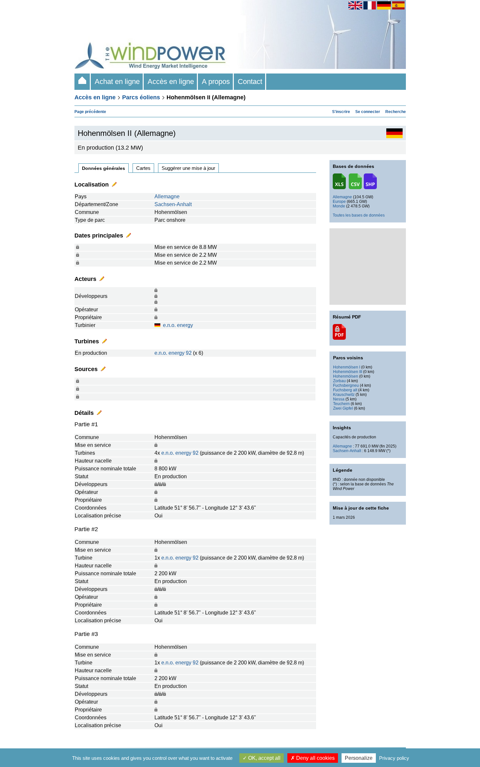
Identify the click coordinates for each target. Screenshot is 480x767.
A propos (216, 81)
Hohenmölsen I (346, 367)
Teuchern (341, 403)
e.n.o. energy (178, 325)
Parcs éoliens (141, 97)
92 (189, 353)
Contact (250, 81)
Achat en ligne (117, 81)
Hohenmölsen (345, 376)
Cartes (143, 168)
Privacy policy (394, 758)
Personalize (359, 758)
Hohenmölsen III (347, 371)
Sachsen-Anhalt (173, 204)
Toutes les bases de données (359, 215)
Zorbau (339, 381)
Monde (339, 206)
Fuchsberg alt (345, 390)
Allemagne (167, 196)
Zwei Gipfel (343, 408)
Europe (339, 201)
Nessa (338, 399)
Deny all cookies (315, 758)
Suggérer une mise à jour (188, 168)
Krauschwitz (344, 394)
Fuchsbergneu (346, 385)
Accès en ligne (171, 81)
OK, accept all (263, 758)
